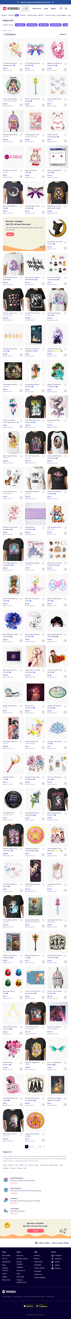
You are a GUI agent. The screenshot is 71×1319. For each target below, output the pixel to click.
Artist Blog (20, 1277)
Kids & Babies (61, 15)
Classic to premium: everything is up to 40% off (35, 2)
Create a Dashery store (21, 1281)
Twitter (57, 1262)
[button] (35, 2)
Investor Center (22, 1259)
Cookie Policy (50, 1296)
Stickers (23, 15)
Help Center (38, 1262)
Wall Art (41, 15)
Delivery (37, 1255)
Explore (4, 15)
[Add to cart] (21, 69)
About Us (20, 1255)
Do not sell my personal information (34, 1296)
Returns (36, 1259)
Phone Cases (32, 15)
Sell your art (21, 1270)
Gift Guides (6, 1255)
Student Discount (5, 1269)
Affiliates (20, 1267)
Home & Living (50, 15)
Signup (4, 1277)
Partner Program (20, 1263)
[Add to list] (21, 63)
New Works (6, 1262)
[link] (20, 24)
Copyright (37, 1271)
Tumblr (57, 1265)
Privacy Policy (17, 1296)
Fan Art (4, 1259)
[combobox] (25, 8)
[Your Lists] (61, 8)
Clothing (13, 15)
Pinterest (58, 1268)
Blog (3, 1265)
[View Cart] (66, 8)
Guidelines (37, 1265)
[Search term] (26, 8)
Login (4, 1273)
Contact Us (38, 1274)
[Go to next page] (44, 1146)
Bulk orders (6, 1280)
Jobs (18, 1273)
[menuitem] (4, 15)
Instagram (58, 1255)
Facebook (58, 1259)
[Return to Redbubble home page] (11, 8)
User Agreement (7, 1296)
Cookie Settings (39, 1277)
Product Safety (39, 1268)
